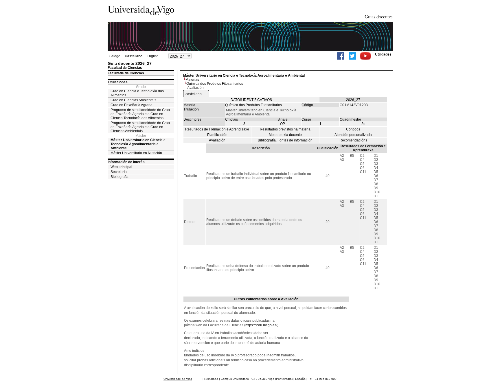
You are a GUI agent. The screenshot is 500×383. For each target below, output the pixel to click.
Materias (192, 80)
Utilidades (383, 54)
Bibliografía (119, 177)
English (153, 56)
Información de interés (126, 162)
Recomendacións (353, 140)
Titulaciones (118, 82)
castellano (193, 94)
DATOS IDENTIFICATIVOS (251, 100)
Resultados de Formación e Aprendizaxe (217, 129)
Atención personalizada (353, 135)
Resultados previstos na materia (285, 129)
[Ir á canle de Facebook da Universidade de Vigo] (340, 56)
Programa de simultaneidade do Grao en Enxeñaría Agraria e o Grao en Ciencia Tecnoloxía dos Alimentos (140, 114)
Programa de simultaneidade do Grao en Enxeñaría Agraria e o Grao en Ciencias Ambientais (140, 127)
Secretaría (119, 172)
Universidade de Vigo (177, 378)
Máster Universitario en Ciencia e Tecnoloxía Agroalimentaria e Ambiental (138, 144)
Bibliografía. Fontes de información (285, 140)
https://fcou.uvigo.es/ (261, 325)
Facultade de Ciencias (126, 73)
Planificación (217, 135)
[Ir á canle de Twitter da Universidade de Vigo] (352, 56)
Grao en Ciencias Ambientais (133, 100)
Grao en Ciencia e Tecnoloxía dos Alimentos (137, 93)
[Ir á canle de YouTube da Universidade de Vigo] (365, 56)
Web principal (121, 167)
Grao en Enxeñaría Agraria (131, 105)
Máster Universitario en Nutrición (136, 153)
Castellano (133, 56)
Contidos (353, 129)
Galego (114, 56)
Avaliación (217, 140)
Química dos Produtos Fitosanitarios (214, 84)
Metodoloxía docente (285, 135)
